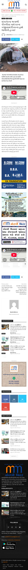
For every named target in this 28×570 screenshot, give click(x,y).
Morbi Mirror (10, 34)
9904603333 (17, 540)
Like (6, 395)
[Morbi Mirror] (4, 35)
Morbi (7, 18)
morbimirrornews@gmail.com (12, 536)
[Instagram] (12, 527)
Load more (13, 456)
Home (3, 15)
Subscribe (5, 403)
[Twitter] (15, 527)
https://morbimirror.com (14, 314)
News (11, 18)
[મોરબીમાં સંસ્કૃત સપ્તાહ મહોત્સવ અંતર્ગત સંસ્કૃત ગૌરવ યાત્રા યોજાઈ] (5, 451)
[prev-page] (3, 357)
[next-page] (5, 357)
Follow (14, 395)
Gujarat (7, 15)
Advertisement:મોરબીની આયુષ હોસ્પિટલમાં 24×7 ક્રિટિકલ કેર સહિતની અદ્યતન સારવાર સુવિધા (17, 338)
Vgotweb (5, 562)
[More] (22, 39)
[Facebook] (8, 527)
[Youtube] (19, 527)
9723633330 (10, 540)
